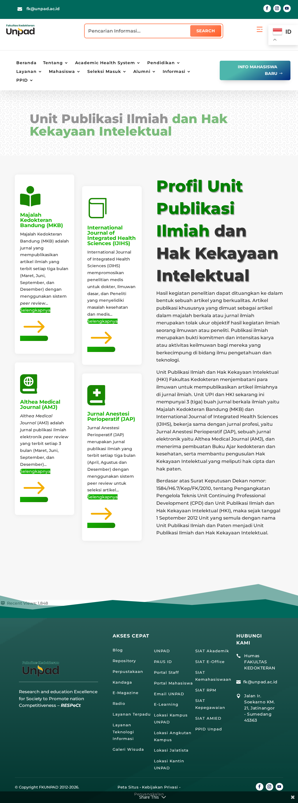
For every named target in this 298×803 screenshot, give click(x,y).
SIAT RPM (205, 690)
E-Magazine (126, 692)
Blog (118, 650)
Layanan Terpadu (132, 714)
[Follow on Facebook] (267, 8)
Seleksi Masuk (104, 71)
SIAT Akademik (212, 650)
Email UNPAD (169, 693)
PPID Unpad (208, 729)
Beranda (26, 63)
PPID (22, 80)
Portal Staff (166, 672)
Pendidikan (161, 63)
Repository (124, 660)
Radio (119, 703)
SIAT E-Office (210, 661)
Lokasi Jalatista (171, 750)
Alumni (141, 71)
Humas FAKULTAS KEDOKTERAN (259, 662)
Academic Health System (105, 63)
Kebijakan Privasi (160, 787)
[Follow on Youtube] (287, 8)
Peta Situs (128, 787)
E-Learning (166, 704)
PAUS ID (163, 661)
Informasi (174, 71)
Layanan (26, 71)
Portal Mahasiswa (173, 683)
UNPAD (162, 650)
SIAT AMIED (208, 718)
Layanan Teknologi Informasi (123, 732)
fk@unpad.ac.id (43, 8)
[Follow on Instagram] (277, 8)
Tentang (53, 63)
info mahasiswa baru (257, 70)
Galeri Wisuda (128, 749)
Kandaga (122, 682)
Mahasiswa (62, 71)
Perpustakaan (128, 671)
